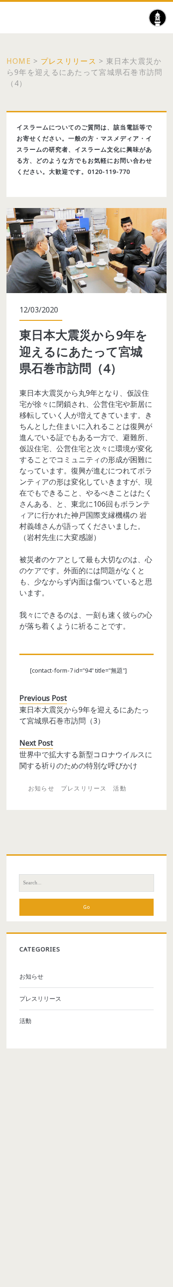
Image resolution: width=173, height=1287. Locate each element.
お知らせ (41, 788)
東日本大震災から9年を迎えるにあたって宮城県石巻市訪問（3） (84, 715)
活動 (119, 788)
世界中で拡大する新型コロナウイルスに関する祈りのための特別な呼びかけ (85, 760)
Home (18, 61)
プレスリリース (68, 61)
